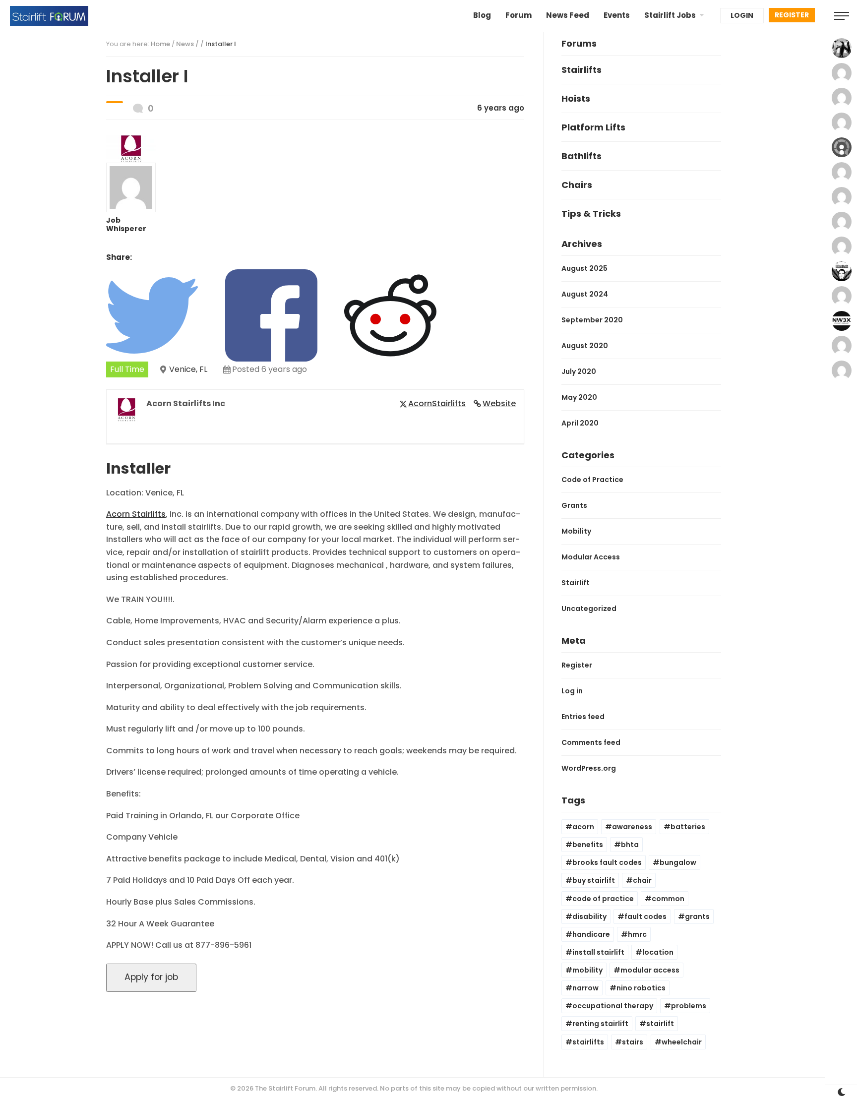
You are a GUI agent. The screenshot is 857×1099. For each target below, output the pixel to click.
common (668, 899)
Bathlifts (581, 156)
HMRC (637, 934)
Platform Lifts (593, 127)
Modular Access (590, 557)
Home (160, 44)
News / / (206, 44)
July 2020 (578, 371)
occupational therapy (612, 1006)
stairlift (660, 1024)
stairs (632, 1042)
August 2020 (584, 346)
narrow (585, 988)
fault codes (645, 916)
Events (617, 15)
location (657, 952)
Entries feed (583, 717)
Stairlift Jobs (670, 15)
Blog (482, 15)
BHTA (630, 845)
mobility (587, 970)
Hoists (575, 98)
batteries (688, 827)
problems (688, 1006)
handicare (591, 934)
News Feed (567, 15)
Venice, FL (188, 369)
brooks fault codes (607, 862)
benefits (587, 845)
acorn (583, 827)
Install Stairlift (598, 952)
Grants (574, 505)
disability (589, 916)
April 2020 (580, 423)
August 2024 (584, 294)
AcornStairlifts (437, 403)
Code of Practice (592, 480)
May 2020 (579, 397)
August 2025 (584, 268)
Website (499, 403)
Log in (572, 691)
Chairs (576, 185)
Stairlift (575, 583)
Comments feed (590, 742)
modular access (649, 970)
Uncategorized (588, 608)
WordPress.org (588, 768)
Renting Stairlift (600, 1024)
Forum (518, 15)
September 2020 (592, 320)
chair (642, 880)
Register (792, 15)
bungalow (678, 862)
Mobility (576, 531)
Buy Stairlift (593, 880)
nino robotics (641, 988)
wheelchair (682, 1042)
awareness (632, 827)
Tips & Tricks (591, 213)
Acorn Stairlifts (136, 514)
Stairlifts (581, 69)
